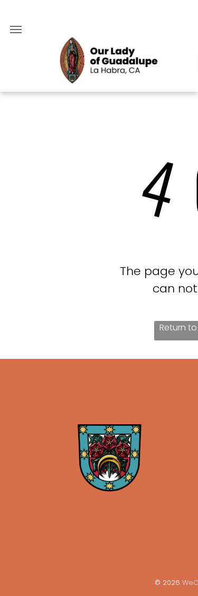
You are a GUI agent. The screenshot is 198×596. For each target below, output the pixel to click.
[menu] (15, 29)
